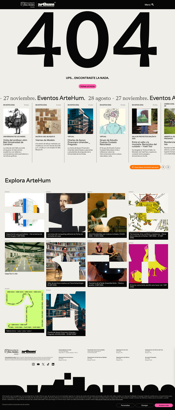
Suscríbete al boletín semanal (146, 167)
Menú (148, 5)
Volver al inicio (87, 86)
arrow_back (163, 167)
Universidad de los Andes (10, 357)
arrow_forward (168, 167)
